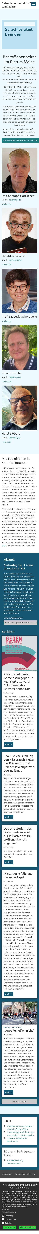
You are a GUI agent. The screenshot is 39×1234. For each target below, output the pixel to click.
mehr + (8, 744)
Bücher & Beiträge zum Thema (19, 1153)
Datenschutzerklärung (19, 1207)
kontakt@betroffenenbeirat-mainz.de (20, 140)
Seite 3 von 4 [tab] (21, 45)
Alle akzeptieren (27, 1227)
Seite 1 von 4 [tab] (13, 45)
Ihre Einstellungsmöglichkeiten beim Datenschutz (19, 1186)
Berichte (8, 631)
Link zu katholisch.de (13, 617)
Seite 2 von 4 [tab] (17, 45)
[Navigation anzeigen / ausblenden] (33, 4)
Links (7, 1121)
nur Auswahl (9, 1227)
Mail (3, 545)
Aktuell (9, 559)
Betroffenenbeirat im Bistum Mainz (19, 59)
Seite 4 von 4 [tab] (25, 45)
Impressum (5, 1209)
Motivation (6, 204)
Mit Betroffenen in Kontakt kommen (16, 461)
